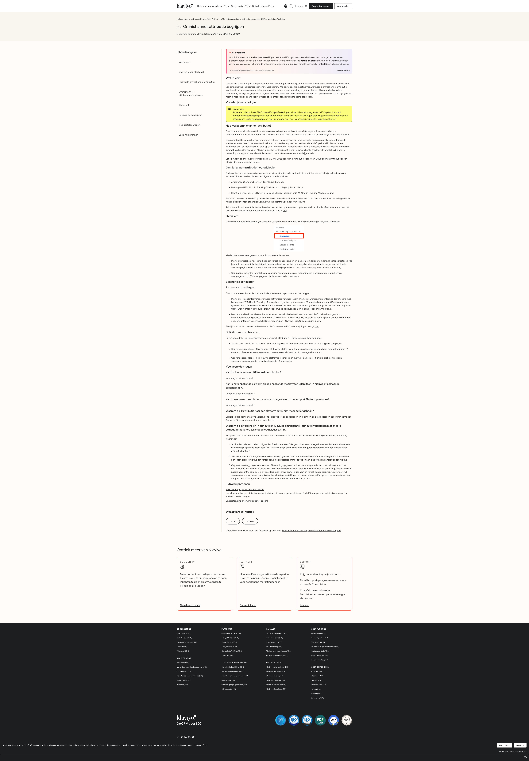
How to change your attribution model (245, 489)
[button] (289, 238)
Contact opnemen (321, 6)
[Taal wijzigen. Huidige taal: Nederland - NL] (285, 6)
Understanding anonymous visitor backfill (247, 500)
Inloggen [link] (304, 605)
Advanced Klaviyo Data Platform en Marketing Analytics (215, 19)
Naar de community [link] (190, 605)
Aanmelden (343, 6)
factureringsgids (254, 119)
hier (285, 210)
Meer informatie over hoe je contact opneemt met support (311, 530)
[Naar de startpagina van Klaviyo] (185, 6)
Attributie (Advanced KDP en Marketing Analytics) (263, 19)
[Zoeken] (291, 6)
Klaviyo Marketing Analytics (283, 112)
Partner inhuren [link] (248, 605)
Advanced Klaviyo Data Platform (249, 112)
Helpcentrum (182, 19)
